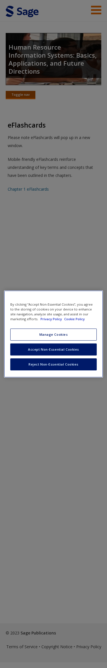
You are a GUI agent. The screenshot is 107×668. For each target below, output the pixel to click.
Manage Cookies (53, 334)
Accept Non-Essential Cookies (53, 349)
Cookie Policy (74, 319)
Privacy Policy (52, 319)
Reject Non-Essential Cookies (53, 364)
